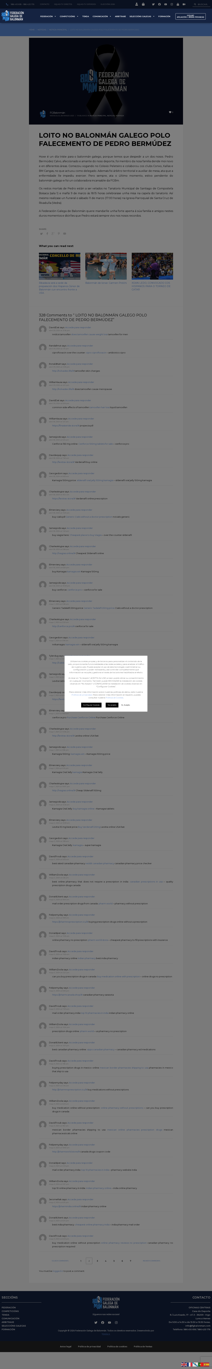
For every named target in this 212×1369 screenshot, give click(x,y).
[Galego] (195, 1364)
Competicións (67, 16)
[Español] (207, 1364)
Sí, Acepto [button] (125, 705)
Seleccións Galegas (140, 16)
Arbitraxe (120, 16)
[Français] (190, 1364)
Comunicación (100, 16)
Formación (164, 16)
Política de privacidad (82, 695)
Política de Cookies (114, 697)
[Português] (201, 1364)
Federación (46, 16)
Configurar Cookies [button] (91, 705)
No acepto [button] (112, 705)
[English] (184, 1364)
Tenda (85, 16)
